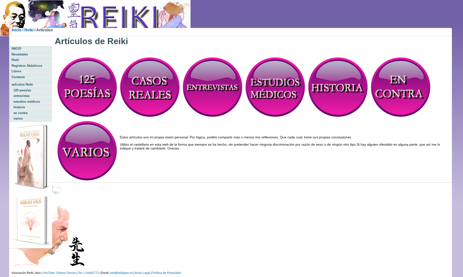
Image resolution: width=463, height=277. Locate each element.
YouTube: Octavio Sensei (59, 273)
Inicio (16, 30)
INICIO (16, 48)
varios (17, 118)
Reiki (29, 30)
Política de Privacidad (166, 273)
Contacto (18, 77)
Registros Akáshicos (27, 66)
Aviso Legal (142, 273)
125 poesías (21, 90)
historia (18, 107)
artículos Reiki (22, 84)
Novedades (20, 54)
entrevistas (21, 96)
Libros (16, 71)
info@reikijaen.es (121, 273)
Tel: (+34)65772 (88, 273)
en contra (19, 113)
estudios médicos (26, 101)
